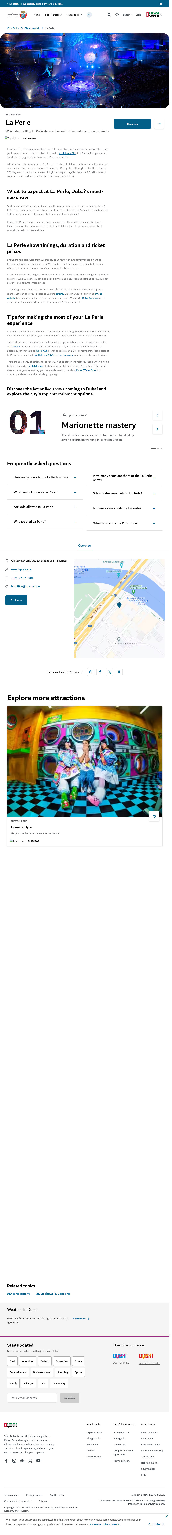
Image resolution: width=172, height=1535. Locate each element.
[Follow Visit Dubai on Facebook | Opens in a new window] (6, 1461)
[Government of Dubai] (17, 15)
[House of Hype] (84, 761)
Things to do (73, 15)
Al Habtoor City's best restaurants (54, 355)
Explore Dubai (52, 15)
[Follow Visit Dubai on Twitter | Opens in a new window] (30, 1461)
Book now (132, 124)
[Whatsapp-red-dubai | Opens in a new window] (90, 672)
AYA (14, 1249)
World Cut (41, 351)
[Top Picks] (117, 15)
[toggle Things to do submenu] (81, 15)
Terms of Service (149, 1504)
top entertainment (59, 394)
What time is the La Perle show (115, 523)
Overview (84, 545)
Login (138, 15)
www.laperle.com (21, 569)
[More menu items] (89, 15)
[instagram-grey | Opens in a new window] (14, 1461)
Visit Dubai (13, 28)
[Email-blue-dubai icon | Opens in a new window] (119, 672)
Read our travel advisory (49, 4)
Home (37, 15)
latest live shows (48, 389)
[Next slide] (157, 415)
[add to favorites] (159, 124)
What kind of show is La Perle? (35, 492)
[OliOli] (84, 1040)
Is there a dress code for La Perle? (117, 508)
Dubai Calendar (90, 298)
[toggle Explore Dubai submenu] (61, 15)
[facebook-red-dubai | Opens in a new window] (100, 672)
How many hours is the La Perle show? (41, 477)
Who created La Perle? (30, 522)
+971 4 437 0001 (22, 578)
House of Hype (21, 827)
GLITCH (16, 971)
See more (18, 1269)
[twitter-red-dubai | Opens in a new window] (109, 672)
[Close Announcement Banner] (160, 4)
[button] (156, 1524)
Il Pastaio (15, 346)
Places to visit (32, 28)
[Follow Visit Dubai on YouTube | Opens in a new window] (38, 1461)
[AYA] (84, 1183)
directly (60, 293)
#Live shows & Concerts (53, 1294)
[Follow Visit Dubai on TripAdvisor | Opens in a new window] (22, 1461)
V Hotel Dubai (36, 366)
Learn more (79, 1318)
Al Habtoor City (67, 153)
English (126, 15)
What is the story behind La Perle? (117, 494)
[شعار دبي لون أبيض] (11, 1426)
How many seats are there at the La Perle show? (122, 478)
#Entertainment (18, 1294)
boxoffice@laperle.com (25, 586)
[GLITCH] (84, 905)
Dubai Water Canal (86, 370)
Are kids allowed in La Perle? (34, 507)
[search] (109, 15)
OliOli (15, 1106)
